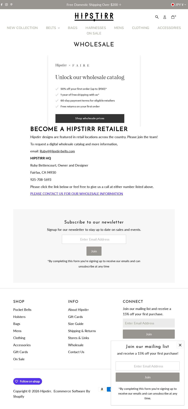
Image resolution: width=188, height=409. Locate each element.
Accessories (22, 345)
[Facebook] (1, 4)
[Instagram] (6, 4)
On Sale (19, 359)
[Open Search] (157, 17)
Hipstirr (45, 391)
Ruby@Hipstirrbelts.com (57, 151)
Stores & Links (78, 338)
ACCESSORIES (169, 28)
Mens (17, 331)
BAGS (72, 28)
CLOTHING (140, 28)
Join (94, 251)
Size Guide (76, 324)
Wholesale (76, 345)
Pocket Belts (22, 310)
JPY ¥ (179, 5)
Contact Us (76, 352)
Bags (16, 324)
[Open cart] (173, 17)
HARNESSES (96, 28)
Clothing (19, 338)
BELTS (51, 28)
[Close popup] (180, 345)
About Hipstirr (78, 310)
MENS (119, 28)
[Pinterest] (11, 4)
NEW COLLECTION (22, 28)
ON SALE (94, 33)
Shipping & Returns (82, 331)
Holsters (19, 317)
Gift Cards (20, 352)
